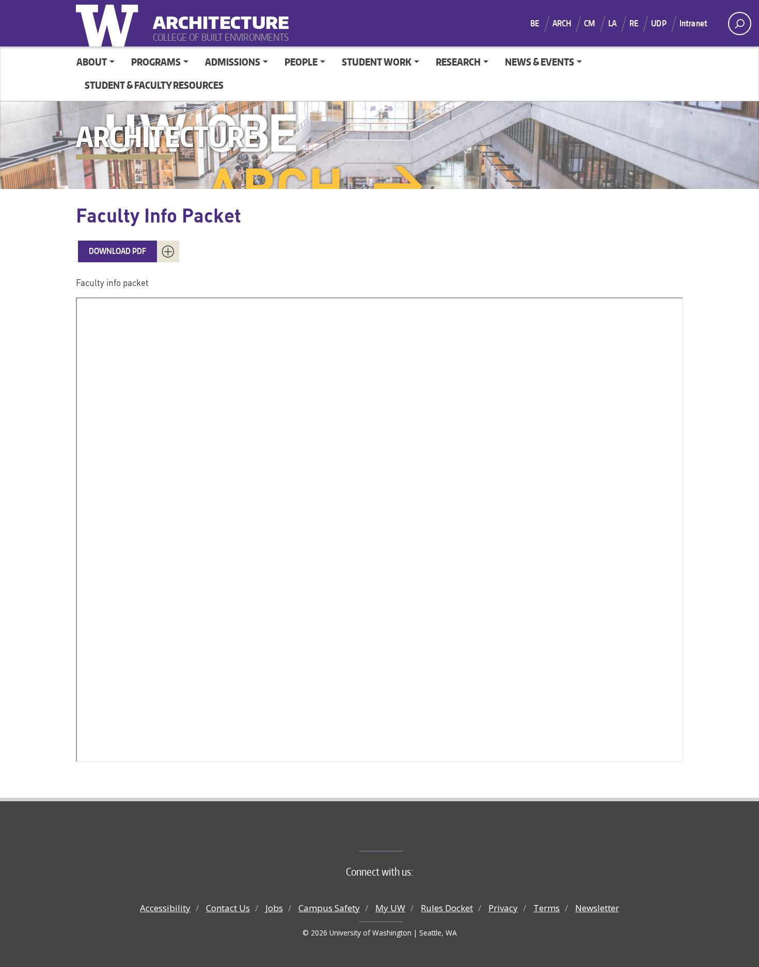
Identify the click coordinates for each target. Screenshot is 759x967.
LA (612, 23)
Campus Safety (329, 908)
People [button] (301, 61)
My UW (390, 908)
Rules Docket (447, 908)
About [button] (91, 61)
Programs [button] (156, 61)
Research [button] (458, 61)
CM (589, 23)
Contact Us (228, 908)
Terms (546, 908)
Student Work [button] (377, 61)
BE (534, 23)
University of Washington (109, 23)
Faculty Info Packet (158, 214)
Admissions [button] (232, 61)
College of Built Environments (400, 834)
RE (633, 23)
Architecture (217, 16)
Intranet (693, 23)
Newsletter (597, 908)
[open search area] (739, 23)
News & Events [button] (539, 61)
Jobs (274, 908)
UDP (658, 23)
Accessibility (165, 908)
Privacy (503, 908)
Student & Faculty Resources (154, 84)
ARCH (562, 23)
